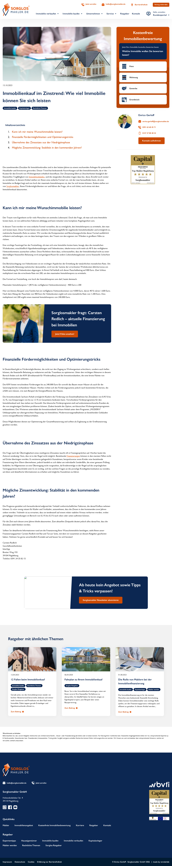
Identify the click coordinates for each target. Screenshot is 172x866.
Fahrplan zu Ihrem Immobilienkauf (83, 679)
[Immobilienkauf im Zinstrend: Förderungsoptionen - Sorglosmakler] (16, 9)
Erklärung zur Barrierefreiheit (49, 862)
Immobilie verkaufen (46, 13)
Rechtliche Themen (40, 108)
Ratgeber (124, 13)
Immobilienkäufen (36, 177)
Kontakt (136, 13)
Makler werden (153, 689)
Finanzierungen (73, 456)
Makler (6, 825)
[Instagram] (4, 807)
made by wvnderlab (161, 862)
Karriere (80, 825)
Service (110, 13)
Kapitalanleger (24, 108)
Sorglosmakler (12, 186)
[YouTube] (15, 807)
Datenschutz (20, 862)
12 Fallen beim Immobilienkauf (28, 679)
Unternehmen (93, 13)
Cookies (31, 862)
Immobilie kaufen (71, 13)
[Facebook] (10, 807)
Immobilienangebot (24, 825)
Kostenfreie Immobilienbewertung (54, 825)
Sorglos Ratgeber (18, 689)
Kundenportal (160, 13)
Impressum (7, 862)
